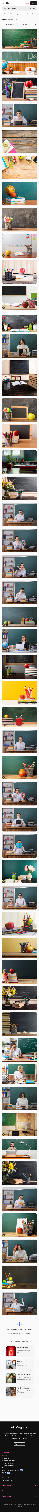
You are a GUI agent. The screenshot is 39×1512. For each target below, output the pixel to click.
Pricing (26, 3)
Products (5, 1452)
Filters (26, 24)
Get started (6, 1485)
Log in (34, 3)
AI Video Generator (8, 1463)
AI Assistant (6, 1458)
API (3, 1475)
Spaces (4, 1456)
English (20, 1444)
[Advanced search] (35, 25)
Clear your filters (24, 1333)
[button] (19, 1444)
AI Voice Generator (8, 1465)
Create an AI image (9, 14)
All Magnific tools (7, 1480)
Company (5, 1491)
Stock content (6, 1468)
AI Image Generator (8, 1461)
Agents (6, 1473)
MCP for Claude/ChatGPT (12, 1470)
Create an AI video (24, 14)
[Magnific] (19, 1427)
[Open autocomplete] (4, 8)
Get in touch (6, 1496)
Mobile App (5, 1477)
